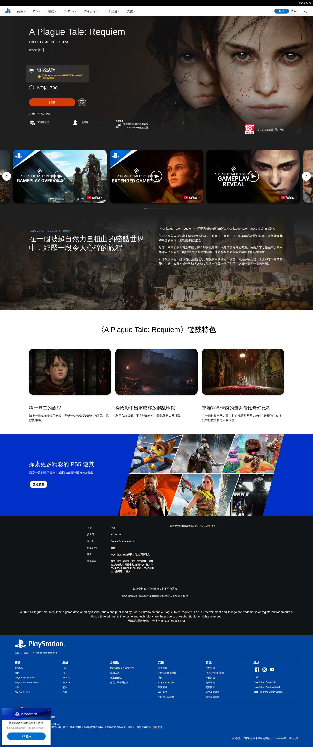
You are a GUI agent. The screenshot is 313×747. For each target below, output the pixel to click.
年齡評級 (210, 677)
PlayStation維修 (166, 682)
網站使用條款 (265, 738)
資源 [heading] (209, 662)
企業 (17, 687)
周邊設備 (90, 11)
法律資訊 (236, 738)
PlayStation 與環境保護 (122, 668)
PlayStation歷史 (23, 692)
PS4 (64, 672)
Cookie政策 (280, 738)
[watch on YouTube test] (192, 197)
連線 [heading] (256, 662)
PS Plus (69, 11)
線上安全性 (116, 677)
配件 (64, 687)
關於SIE (19, 668)
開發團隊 (210, 687)
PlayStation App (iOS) (264, 682)
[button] (156, 176)
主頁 (17, 652)
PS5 (35, 11)
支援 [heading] (161, 662)
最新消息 (111, 11)
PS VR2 (66, 677)
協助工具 (114, 672)
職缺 (17, 672)
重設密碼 (162, 687)
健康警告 (210, 682)
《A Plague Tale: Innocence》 (245, 228)
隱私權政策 (249, 738)
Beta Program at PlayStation (268, 691)
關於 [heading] (18, 662)
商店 (20, 11)
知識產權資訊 (212, 692)
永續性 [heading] (114, 662)
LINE (256, 677)
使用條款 (210, 668)
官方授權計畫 (212, 697)
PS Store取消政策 (215, 672)
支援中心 (162, 668)
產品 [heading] (65, 662)
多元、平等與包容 (119, 682)
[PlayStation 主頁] (8, 11)
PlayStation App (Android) (266, 687)
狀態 (160, 677)
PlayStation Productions (27, 682)
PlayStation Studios (25, 677)
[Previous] (6, 176)
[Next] (306, 176)
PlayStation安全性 (167, 672)
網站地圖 (293, 738)
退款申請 (162, 692)
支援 (130, 11)
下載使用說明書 (166, 697)
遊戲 (51, 11)
